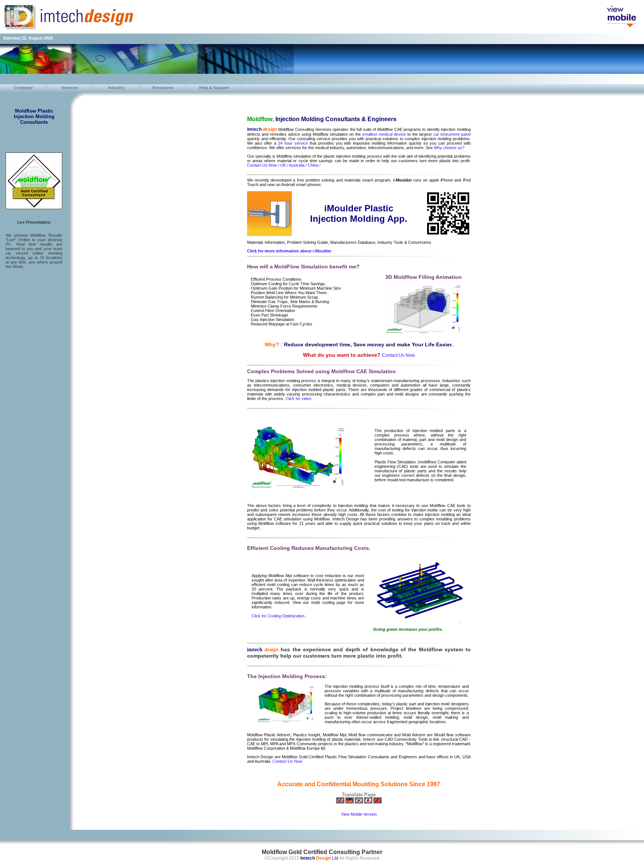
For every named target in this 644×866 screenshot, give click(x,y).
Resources (162, 87)
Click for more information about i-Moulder (289, 251)
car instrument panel (452, 134)
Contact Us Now (287, 761)
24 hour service (293, 143)
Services (69, 87)
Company (23, 87)
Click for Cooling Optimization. (279, 616)
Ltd (319, 858)
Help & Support (214, 87)
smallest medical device (384, 134)
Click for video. (298, 398)
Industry (116, 87)
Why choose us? (449, 147)
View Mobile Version (359, 814)
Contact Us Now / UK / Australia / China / (284, 165)
